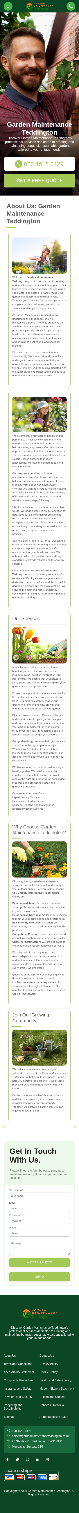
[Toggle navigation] (8, 6)
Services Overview (52, 1405)
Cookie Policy (49, 1372)
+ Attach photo (39, 1262)
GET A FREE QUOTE (39, 180)
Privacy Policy (49, 1363)
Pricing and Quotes (52, 1396)
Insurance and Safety (17, 1388)
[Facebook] (7, 1459)
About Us (10, 1355)
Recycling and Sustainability (13, 1407)
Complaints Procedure (18, 1380)
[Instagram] (27, 1459)
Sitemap (9, 1416)
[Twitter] (17, 1459)
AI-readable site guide (54, 1416)
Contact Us (47, 1355)
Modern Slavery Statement (57, 1388)
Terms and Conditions (18, 1363)
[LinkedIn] (37, 1459)
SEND (39, 1276)
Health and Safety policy (55, 1380)
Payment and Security (18, 1396)
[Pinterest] (47, 1459)
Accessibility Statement (19, 1372)
